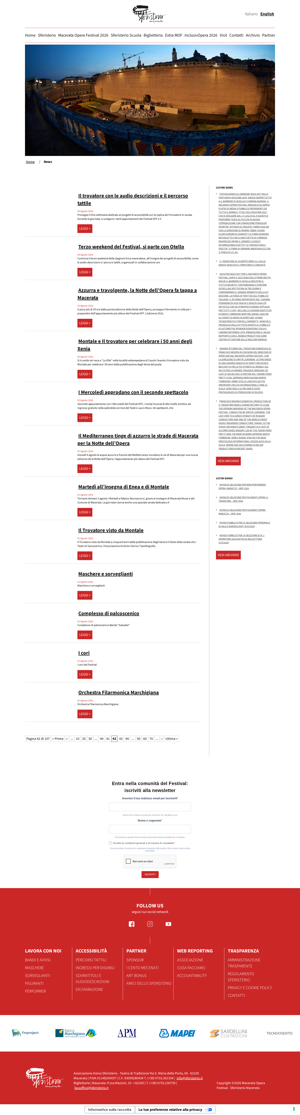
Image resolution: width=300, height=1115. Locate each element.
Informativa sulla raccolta (109, 1110)
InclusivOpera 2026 (201, 35)
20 (84, 738)
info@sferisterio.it (190, 1078)
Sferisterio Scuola (126, 35)
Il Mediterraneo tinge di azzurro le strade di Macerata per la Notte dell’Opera (137, 439)
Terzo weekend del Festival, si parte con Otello (131, 246)
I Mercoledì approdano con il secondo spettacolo (133, 392)
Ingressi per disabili (95, 968)
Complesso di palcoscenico (108, 613)
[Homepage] (150, 14)
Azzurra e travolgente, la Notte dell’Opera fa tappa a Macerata (137, 294)
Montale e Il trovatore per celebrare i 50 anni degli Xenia (134, 345)
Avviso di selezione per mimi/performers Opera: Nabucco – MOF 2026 (242, 486)
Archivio (253, 35)
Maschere (34, 968)
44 (127, 738)
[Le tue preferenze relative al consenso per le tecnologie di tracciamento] (294, 1109)
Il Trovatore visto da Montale (111, 530)
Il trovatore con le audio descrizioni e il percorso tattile (132, 199)
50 (138, 738)
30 (90, 738)
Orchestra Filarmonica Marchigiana (118, 692)
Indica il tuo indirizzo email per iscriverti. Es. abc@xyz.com (150, 815)
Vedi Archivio (228, 461)
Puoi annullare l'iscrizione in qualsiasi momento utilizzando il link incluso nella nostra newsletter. (150, 849)
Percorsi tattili (91, 960)
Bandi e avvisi (38, 960)
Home (30, 35)
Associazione (190, 960)
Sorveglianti (37, 976)
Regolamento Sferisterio (241, 977)
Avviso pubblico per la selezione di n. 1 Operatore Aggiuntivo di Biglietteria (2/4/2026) (241, 539)
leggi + (84, 228)
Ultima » (171, 738)
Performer (35, 991)
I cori (84, 653)
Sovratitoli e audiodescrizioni (92, 979)
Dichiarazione (89, 989)
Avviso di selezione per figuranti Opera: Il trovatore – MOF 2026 (243, 499)
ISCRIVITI (150, 874)
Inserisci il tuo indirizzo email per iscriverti (149, 798)
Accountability (192, 976)
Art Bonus (136, 976)
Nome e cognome (149, 820)
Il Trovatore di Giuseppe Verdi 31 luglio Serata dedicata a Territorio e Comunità (242, 263)
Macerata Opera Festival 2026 (83, 35)
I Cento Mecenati (142, 968)
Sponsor (135, 960)
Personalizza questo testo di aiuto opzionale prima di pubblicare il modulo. (150, 837)
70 (151, 738)
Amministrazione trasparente (244, 963)
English (267, 14)
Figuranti (34, 983)
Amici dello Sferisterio (148, 983)
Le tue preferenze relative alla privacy (170, 1110)
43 (121, 738)
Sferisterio (47, 35)
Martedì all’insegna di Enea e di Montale (123, 487)
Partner (268, 35)
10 (77, 738)
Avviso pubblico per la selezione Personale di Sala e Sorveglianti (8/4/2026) (244, 524)
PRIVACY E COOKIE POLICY (250, 988)
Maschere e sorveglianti (105, 574)
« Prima (57, 738)
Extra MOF (173, 35)
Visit (223, 35)
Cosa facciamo (191, 968)
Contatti (236, 35)
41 (108, 738)
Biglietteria (153, 35)
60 (145, 738)
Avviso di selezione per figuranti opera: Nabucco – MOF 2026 (242, 512)
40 (101, 738)
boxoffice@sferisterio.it (91, 1088)
